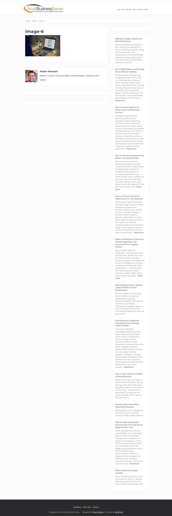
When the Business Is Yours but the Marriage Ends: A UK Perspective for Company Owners (129, 243)
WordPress (119, 512)
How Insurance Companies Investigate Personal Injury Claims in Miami (127, 323)
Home (119, 9)
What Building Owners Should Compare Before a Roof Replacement (128, 287)
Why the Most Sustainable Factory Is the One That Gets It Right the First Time (129, 425)
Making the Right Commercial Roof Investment (128, 40)
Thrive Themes (98, 512)
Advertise (140, 9)
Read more (120, 100)
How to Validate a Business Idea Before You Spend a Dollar (129, 156)
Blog (123, 9)
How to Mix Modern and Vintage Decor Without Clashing (129, 70)
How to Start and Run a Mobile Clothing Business (129, 375)
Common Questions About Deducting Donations (127, 405)
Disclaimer (77, 507)
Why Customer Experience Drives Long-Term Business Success (127, 110)
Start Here (128, 9)
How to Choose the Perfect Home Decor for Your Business (129, 197)
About (134, 9)
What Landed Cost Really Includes (126, 471)
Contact (146, 9)
